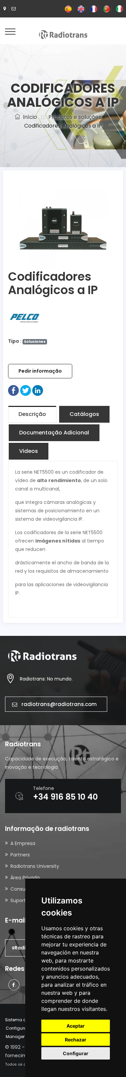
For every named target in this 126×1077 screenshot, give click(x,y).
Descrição (32, 414)
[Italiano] (119, 8)
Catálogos (84, 414)
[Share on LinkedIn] (37, 390)
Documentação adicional (54, 432)
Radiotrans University (34, 866)
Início (28, 117)
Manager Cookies (24, 1036)
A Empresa (22, 843)
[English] (81, 8)
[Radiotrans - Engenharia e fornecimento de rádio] (63, 34)
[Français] (94, 8)
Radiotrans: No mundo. (46, 678)
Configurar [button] (75, 1053)
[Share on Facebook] (13, 390)
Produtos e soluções (74, 117)
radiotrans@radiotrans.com (59, 704)
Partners (20, 854)
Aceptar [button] (76, 1026)
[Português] (106, 8)
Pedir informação (40, 371)
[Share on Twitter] (25, 390)
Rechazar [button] (75, 1039)
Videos (28, 451)
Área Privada (25, 877)
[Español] (68, 8)
